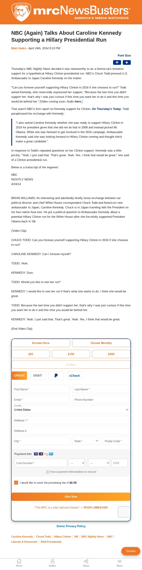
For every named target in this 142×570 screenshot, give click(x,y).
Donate (130, 551)
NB (76, 536)
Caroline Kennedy (22, 536)
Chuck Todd (43, 536)
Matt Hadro (18, 48)
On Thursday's (106, 109)
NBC (110, 536)
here (78, 101)
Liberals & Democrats (24, 541)
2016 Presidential (51, 541)
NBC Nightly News (92, 536)
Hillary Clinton (62, 536)
